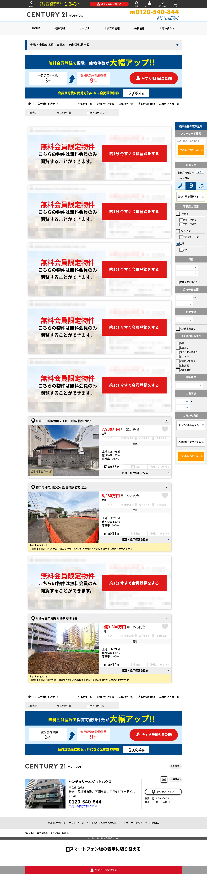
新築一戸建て (189, 219)
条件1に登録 (107, 104)
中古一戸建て (189, 223)
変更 (199, 172)
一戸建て (184, 213)
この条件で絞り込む (190, 150)
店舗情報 (175, 779)
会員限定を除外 (98, 112)
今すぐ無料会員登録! (157, 78)
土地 (182, 243)
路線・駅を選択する (188, 196)
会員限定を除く (188, 360)
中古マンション (191, 236)
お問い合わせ (162, 6)
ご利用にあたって (57, 823)
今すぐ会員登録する (111, 4)
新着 (182, 342)
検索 (136, 6)
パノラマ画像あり (189, 352)
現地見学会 (185, 369)
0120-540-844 (85, 801)
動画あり (184, 347)
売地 (185, 249)
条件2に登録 (148, 104)
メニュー (175, 6)
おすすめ (184, 356)
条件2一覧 (127, 104)
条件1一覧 (86, 104)
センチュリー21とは (146, 823)
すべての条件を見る (188, 425)
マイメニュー (149, 6)
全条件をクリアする (191, 441)
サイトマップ (126, 823)
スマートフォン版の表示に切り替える (105, 849)
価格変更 (184, 365)
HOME (31, 6)
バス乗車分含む (188, 328)
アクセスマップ (165, 792)
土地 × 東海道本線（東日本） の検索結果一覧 (59, 44)
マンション (185, 230)
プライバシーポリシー (80, 823)
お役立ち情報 (112, 28)
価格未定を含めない (190, 282)
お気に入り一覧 (170, 104)
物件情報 (59, 28)
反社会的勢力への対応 (105, 823)
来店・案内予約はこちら (83, 806)
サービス (84, 28)
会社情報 (139, 28)
